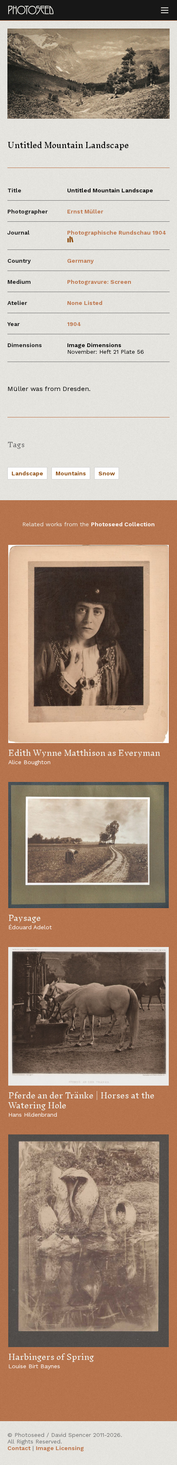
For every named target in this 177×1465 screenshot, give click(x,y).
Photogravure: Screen (99, 281)
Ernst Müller (85, 211)
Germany (80, 260)
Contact (18, 1448)
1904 (74, 324)
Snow (106, 473)
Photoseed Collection (123, 524)
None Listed (84, 303)
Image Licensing (60, 1448)
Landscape (27, 473)
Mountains (71, 473)
